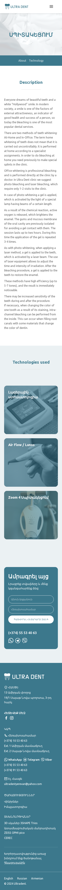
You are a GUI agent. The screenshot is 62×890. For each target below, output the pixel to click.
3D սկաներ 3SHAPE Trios (21, 823)
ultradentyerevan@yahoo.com (23, 783)
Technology (36, 60)
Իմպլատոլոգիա (15, 806)
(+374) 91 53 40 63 (15, 770)
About (22, 60)
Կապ (7, 729)
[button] (51, 6)
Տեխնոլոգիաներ (17, 816)
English (8, 878)
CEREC (8, 837)
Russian (22, 878)
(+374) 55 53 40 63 (15, 764)
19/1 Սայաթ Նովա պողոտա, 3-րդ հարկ (27, 700)
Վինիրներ (11, 801)
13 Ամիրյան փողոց (17, 692)
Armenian (37, 878)
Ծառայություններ (19, 795)
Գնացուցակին (14, 862)
